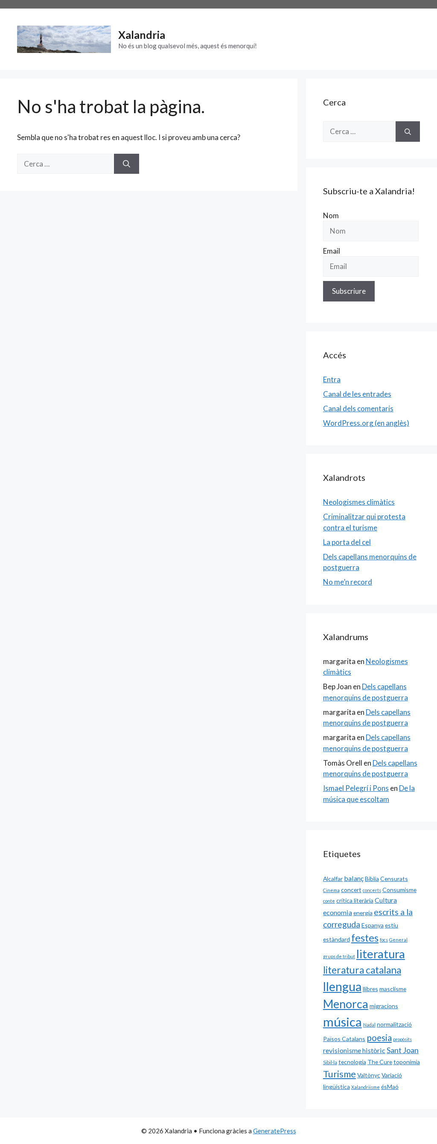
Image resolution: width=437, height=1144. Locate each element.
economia (337, 912)
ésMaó (390, 1086)
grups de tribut (339, 956)
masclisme (392, 988)
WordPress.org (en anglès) (366, 422)
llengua (342, 986)
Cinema (331, 890)
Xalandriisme (365, 1087)
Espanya (372, 925)
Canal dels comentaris (358, 408)
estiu (391, 925)
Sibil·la (330, 1062)
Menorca (345, 1004)
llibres (370, 988)
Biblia (372, 878)
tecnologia (352, 1061)
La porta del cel (347, 542)
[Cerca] (126, 164)
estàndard (336, 939)
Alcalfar (333, 878)
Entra (332, 379)
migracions (384, 1005)
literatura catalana (362, 970)
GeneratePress (274, 1131)
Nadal (369, 1024)
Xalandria (141, 34)
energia (363, 912)
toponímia (406, 1061)
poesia (379, 1038)
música (342, 1021)
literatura (380, 954)
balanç (354, 878)
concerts (372, 890)
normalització (394, 1024)
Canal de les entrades (357, 393)
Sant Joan (403, 1050)
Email (331, 250)
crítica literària (354, 900)
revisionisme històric (354, 1050)
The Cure (379, 1061)
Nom (331, 215)
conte (329, 901)
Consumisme (399, 889)
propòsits (402, 1039)
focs (384, 939)
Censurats (394, 878)
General (398, 939)
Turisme (339, 1074)
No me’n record (347, 581)
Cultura (386, 900)
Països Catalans (344, 1038)
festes (365, 938)
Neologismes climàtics (359, 501)
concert (351, 889)
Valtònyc (368, 1075)
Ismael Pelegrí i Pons (356, 788)
